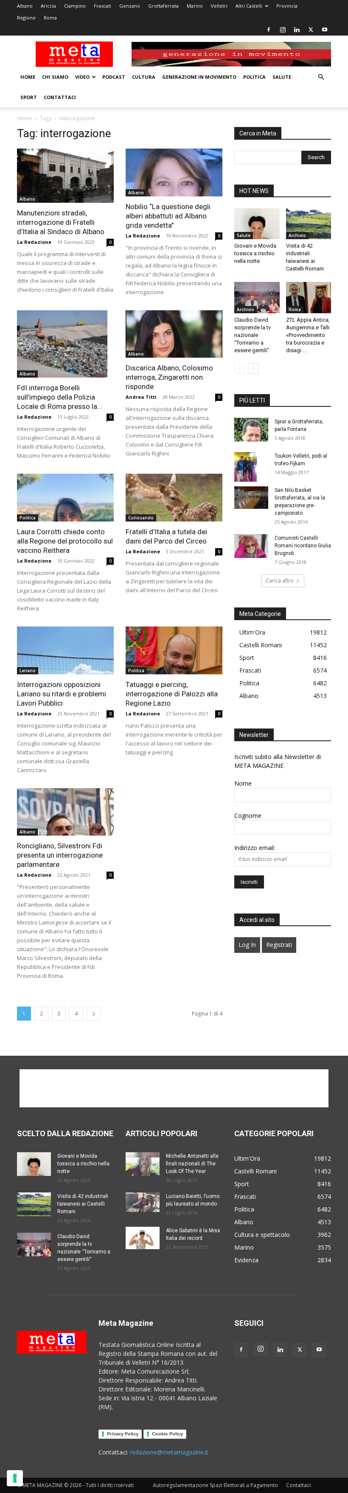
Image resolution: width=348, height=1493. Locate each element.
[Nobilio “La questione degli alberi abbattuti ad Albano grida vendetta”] (174, 172)
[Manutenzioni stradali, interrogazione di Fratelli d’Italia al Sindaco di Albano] (65, 176)
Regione (26, 17)
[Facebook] (268, 30)
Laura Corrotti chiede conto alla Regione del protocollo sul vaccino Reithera (65, 541)
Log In (247, 945)
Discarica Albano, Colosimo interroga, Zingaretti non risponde (169, 377)
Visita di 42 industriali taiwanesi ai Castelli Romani (82, 1203)
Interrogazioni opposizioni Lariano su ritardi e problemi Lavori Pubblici (61, 693)
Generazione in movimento (199, 77)
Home (27, 77)
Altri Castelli (249, 6)
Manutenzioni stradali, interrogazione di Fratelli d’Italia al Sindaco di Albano (60, 222)
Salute (281, 77)
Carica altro (280, 580)
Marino (195, 6)
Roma (50, 17)
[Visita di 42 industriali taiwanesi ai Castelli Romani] (308, 223)
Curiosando (141, 518)
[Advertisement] (174, 1088)
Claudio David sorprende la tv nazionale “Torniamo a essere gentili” (252, 335)
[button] (321, 77)
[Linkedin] (296, 30)
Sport (28, 97)
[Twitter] (310, 30)
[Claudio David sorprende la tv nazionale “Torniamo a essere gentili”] (257, 297)
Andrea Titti (141, 397)
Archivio (297, 235)
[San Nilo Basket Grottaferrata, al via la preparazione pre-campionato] (251, 497)
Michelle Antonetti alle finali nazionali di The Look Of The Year (192, 1163)
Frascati (102, 6)
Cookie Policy (167, 1434)
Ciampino (75, 6)
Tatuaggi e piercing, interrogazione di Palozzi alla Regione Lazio (172, 693)
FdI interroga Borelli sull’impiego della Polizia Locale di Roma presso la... (59, 397)
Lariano (28, 670)
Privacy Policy (122, 1434)
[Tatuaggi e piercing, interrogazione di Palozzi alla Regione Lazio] (174, 650)
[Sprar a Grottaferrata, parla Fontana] (251, 430)
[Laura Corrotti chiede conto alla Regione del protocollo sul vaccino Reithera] (65, 498)
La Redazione (34, 242)
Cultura (143, 77)
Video (82, 77)
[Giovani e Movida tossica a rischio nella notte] (257, 223)
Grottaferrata (163, 6)
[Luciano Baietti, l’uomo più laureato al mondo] (143, 1202)
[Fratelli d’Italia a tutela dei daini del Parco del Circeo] (174, 498)
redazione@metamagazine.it (169, 1452)
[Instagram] (282, 30)
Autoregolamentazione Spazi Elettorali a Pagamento (215, 1485)
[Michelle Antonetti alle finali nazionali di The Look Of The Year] (143, 1164)
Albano (25, 6)
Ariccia (48, 6)
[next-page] (94, 1014)
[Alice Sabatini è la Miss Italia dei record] (143, 1238)
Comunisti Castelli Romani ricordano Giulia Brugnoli (303, 545)
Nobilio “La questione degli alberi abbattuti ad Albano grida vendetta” (168, 215)
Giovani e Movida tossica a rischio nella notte (255, 253)
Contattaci (60, 97)
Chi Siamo (55, 77)
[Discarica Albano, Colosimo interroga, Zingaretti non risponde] (174, 334)
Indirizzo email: (254, 848)
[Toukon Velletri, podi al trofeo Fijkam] (251, 467)
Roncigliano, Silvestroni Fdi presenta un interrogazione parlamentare (60, 855)
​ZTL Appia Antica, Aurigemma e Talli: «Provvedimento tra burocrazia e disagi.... (308, 335)
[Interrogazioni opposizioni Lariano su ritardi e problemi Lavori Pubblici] (65, 650)
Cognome (247, 815)
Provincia (286, 6)
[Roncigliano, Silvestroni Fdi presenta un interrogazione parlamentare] (65, 812)
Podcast (113, 77)
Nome (243, 783)
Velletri (219, 6)
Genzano (129, 6)
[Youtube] (324, 30)
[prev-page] (239, 368)
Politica (254, 77)
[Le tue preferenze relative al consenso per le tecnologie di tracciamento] (15, 1478)
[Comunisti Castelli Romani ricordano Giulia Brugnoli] (251, 546)
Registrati (279, 945)
